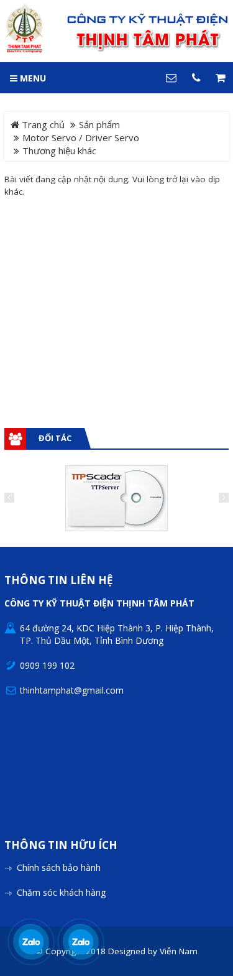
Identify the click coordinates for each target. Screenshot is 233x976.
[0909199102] (30, 942)
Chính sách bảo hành (59, 867)
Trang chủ (42, 124)
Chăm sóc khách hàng (61, 892)
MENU (31, 78)
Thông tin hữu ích (60, 846)
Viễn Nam (179, 951)
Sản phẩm (99, 124)
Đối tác (55, 438)
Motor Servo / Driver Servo (80, 137)
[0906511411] (80, 942)
